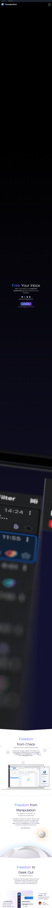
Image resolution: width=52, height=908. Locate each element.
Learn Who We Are (25, 828)
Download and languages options (26, 298)
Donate (25, 306)
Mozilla (24, 823)
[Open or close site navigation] (49, 4)
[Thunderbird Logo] (9, 4)
